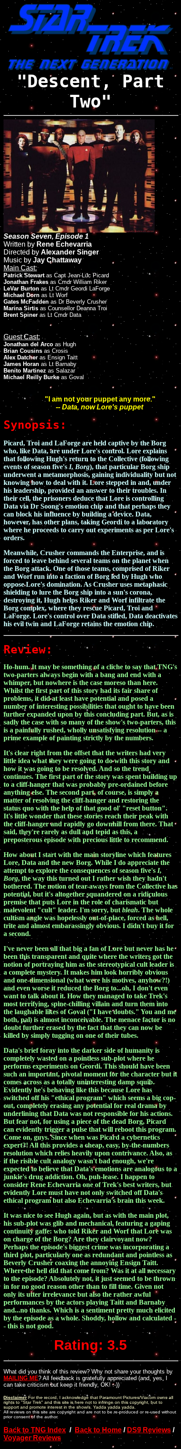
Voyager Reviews (32, 1438)
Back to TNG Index (35, 1430)
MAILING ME (21, 1378)
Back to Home (98, 1430)
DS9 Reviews (149, 1430)
